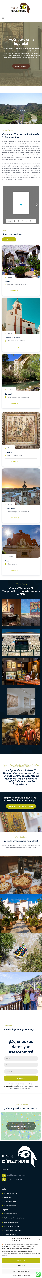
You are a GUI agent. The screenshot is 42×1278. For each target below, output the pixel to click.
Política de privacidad (17, 1275)
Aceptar (21, 1260)
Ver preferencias (21, 1271)
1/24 (9, 221)
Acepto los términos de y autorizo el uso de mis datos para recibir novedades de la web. (21, 1086)
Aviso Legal (27, 1275)
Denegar (21, 1266)
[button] (39, 1240)
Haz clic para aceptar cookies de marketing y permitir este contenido (21, 1126)
